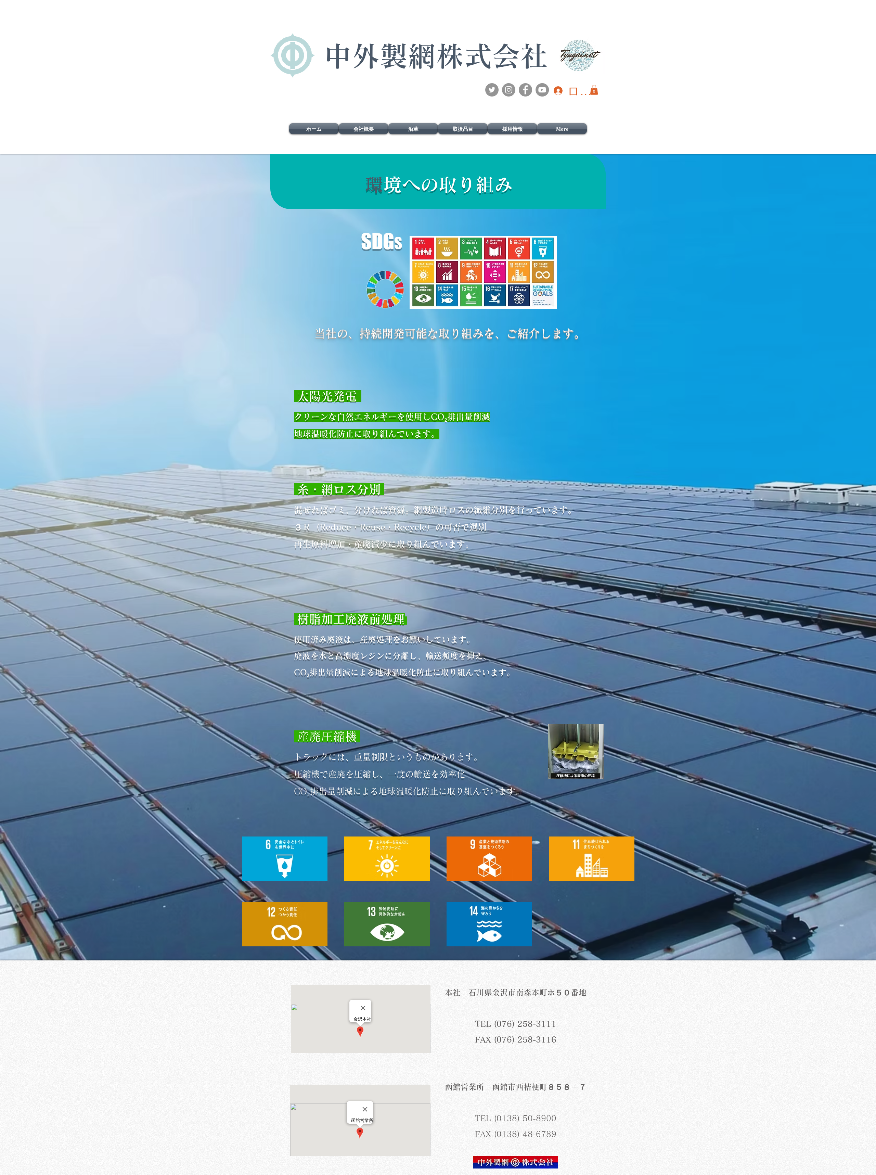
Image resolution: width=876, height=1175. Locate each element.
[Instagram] (508, 90)
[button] (594, 90)
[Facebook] (525, 90)
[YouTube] (542, 90)
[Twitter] (492, 90)
